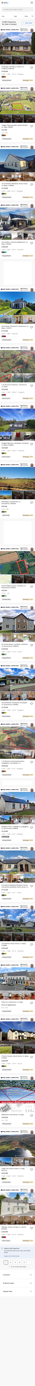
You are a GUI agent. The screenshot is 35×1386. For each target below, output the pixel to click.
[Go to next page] (29, 1262)
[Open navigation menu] (32, 2)
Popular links (7, 1291)
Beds (15, 16)
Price (3, 16)
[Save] (32, 16)
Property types (8, 1283)
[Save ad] (32, 68)
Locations (6, 1275)
